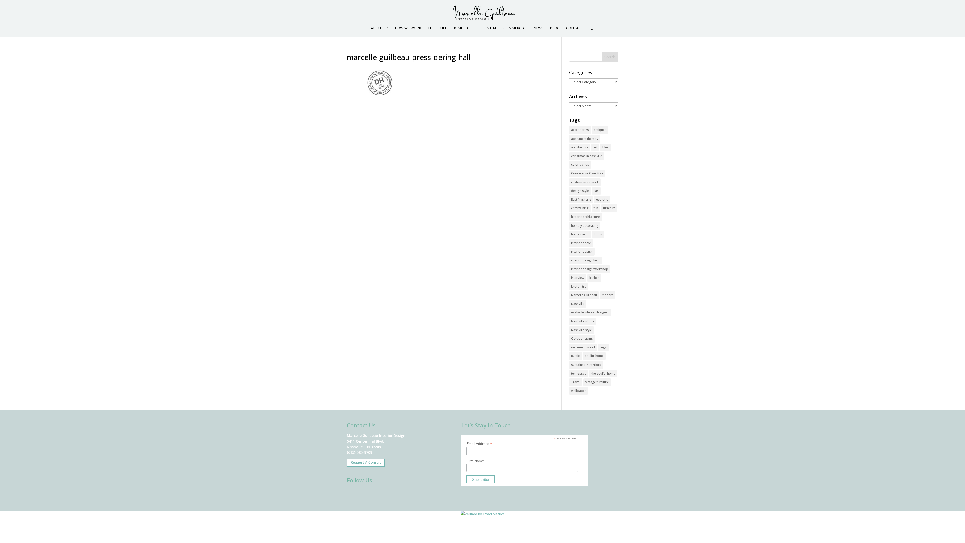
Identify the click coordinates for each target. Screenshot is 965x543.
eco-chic (602, 199)
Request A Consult (366, 462)
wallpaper (578, 391)
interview (577, 278)
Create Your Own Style (587, 173)
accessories (580, 130)
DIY (596, 191)
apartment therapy (584, 139)
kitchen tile (578, 286)
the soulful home (603, 373)
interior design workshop (589, 269)
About (377, 28)
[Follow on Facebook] (352, 493)
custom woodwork (585, 182)
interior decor (581, 243)
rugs (603, 347)
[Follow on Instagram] (366, 493)
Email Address (479, 443)
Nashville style (581, 330)
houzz (598, 234)
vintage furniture (597, 382)
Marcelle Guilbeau (584, 295)
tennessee (578, 373)
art (595, 147)
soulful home (594, 356)
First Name (475, 461)
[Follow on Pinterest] (396, 493)
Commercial (515, 28)
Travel (575, 382)
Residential (485, 28)
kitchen (594, 278)
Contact (574, 28)
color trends (580, 164)
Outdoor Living (582, 338)
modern (607, 295)
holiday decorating (584, 225)
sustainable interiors (586, 365)
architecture (579, 147)
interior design (582, 251)
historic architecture (585, 217)
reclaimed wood (583, 347)
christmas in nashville (586, 156)
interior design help (585, 260)
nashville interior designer (590, 312)
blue (605, 147)
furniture (609, 208)
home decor (580, 234)
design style (580, 191)
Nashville (577, 304)
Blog (555, 28)
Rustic (575, 356)
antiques (600, 130)
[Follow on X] (381, 493)
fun (596, 208)
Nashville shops (582, 321)
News (538, 28)
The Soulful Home (445, 28)
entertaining (580, 208)
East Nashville (581, 199)
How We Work (408, 28)
